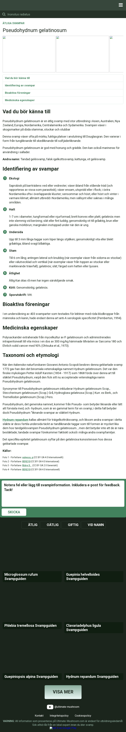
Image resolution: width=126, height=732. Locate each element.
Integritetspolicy (59, 715)
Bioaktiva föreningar (18, 92)
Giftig (73, 525)
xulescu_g (27, 457)
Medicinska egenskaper (20, 100)
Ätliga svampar (13, 23)
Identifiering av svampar (20, 85)
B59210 (26, 461)
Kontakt (39, 715)
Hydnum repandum (15, 419)
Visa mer (63, 692)
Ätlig (32, 525)
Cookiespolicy (83, 715)
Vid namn (96, 525)
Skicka (14, 512)
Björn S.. (26, 465)
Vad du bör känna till (17, 78)
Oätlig (53, 525)
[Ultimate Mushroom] (63, 5)
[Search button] (4, 14)
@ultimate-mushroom (66, 706)
